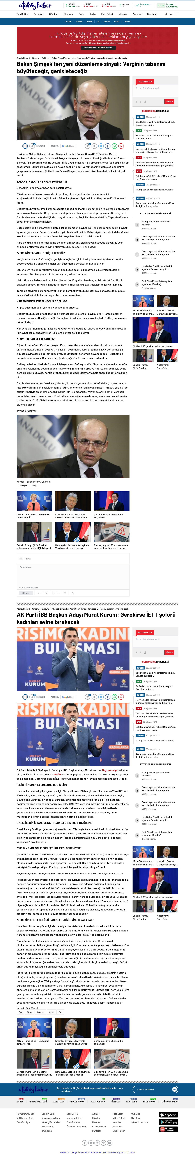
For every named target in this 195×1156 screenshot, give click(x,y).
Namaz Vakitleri (38, 1100)
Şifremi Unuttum (139, 1122)
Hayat (116, 21)
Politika (127, 21)
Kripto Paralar (169, 1100)
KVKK (105, 1152)
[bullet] (58, 593)
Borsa (20, 1100)
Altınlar (95, 1113)
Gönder (26, 593)
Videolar (123, 13)
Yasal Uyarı (130, 1152)
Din (98, 21)
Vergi (34, 485)
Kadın (93, 13)
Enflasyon (23, 485)
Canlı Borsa (72, 1113)
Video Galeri (118, 1118)
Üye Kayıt (136, 1118)
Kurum (52, 1012)
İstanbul (40, 1012)
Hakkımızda (65, 1152)
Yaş (60, 1012)
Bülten (89, 21)
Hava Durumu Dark (26, 1113)
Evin (20, 1012)
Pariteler (131, 1100)
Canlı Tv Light (23, 1122)
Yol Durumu (149, 1100)
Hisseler (115, 1100)
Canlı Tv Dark (48, 1113)
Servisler (39, 13)
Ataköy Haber (22, 58)
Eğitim (107, 21)
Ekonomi (68, 13)
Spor (81, 13)
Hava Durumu (77, 1100)
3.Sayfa (68, 21)
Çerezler (98, 1152)
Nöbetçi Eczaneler (51, 1122)
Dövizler (96, 1118)
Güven (29, 1012)
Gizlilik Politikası (86, 1152)
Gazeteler (152, 13)
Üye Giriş (135, 1113)
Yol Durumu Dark (25, 1118)
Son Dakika (22, 13)
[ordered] (53, 593)
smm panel (47, 1130)
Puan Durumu (98, 1100)
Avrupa (79, 21)
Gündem (53, 13)
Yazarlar (137, 13)
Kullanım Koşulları (116, 1152)
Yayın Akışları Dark (51, 1118)
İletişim (75, 1152)
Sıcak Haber (119, 1130)
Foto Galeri (107, 13)
